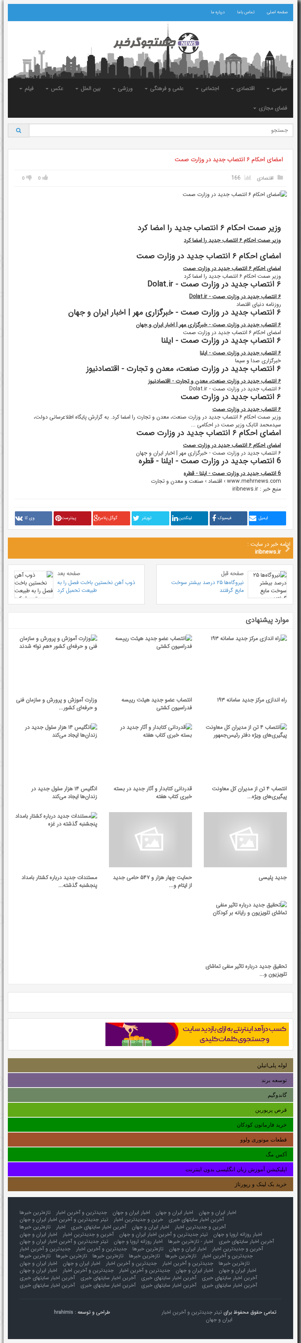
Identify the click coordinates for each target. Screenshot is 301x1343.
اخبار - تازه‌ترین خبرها (190, 1241)
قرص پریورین (271, 1110)
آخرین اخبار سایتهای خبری (196, 1219)
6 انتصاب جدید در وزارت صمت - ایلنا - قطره (232, 473)
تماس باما (245, 12)
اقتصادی (245, 88)
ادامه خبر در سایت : (268, 548)
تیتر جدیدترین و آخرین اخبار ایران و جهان (64, 1219)
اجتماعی (209, 88)
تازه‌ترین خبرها (35, 1212)
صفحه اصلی (277, 12)
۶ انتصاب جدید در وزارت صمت (246, 409)
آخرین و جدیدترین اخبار (200, 1227)
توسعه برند (274, 1080)
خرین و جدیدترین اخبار (138, 1219)
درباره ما (218, 12)
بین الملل (90, 88)
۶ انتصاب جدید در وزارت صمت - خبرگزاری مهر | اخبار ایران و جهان (208, 324)
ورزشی (124, 88)
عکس (56, 88)
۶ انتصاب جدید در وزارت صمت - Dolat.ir (235, 296)
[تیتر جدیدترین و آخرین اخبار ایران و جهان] (150, 43)
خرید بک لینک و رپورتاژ (261, 1184)
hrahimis (63, 1312)
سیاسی (278, 88)
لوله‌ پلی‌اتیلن (272, 1065)
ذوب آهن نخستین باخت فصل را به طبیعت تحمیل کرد (96, 586)
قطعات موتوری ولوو (263, 1139)
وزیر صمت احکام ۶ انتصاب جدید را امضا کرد (232, 240)
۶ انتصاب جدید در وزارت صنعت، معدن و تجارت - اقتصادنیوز (214, 381)
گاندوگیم (277, 1095)
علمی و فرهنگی (166, 88)
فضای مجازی (272, 108)
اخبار (60, 1227)
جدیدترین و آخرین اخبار (81, 1212)
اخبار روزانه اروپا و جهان (237, 1234)
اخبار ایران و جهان (217, 1212)
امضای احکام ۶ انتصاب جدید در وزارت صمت (229, 159)
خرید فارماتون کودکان (262, 1125)
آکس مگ (276, 1154)
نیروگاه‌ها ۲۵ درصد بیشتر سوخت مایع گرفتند (207, 586)
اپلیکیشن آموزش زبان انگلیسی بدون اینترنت (236, 1169)
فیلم (28, 88)
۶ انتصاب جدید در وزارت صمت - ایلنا (240, 353)
